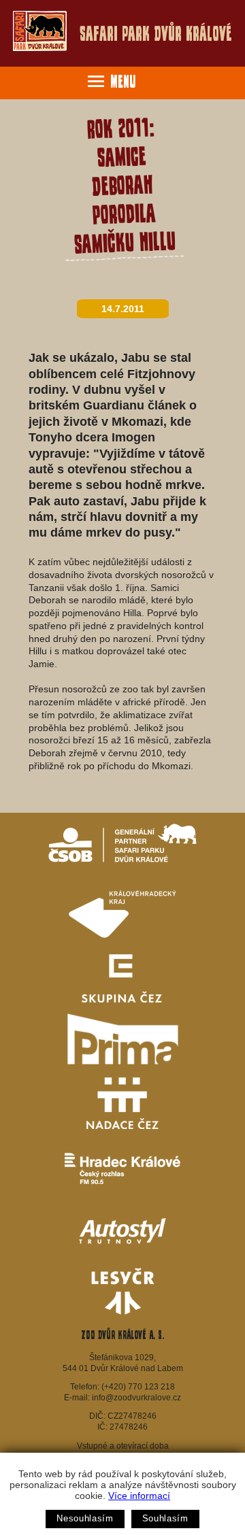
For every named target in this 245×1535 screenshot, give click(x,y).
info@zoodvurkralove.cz (136, 1397)
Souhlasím (165, 1518)
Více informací (139, 1495)
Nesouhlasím (84, 1518)
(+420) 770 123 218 (138, 1386)
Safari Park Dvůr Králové (156, 33)
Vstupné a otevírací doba (123, 1446)
